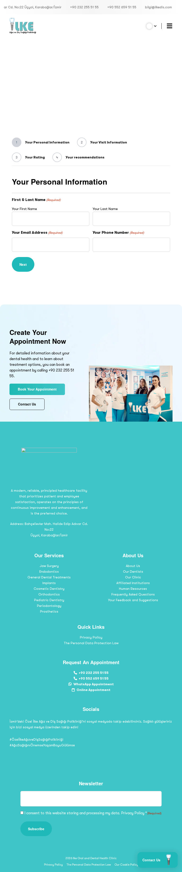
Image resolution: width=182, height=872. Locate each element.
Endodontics (49, 571)
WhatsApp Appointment (93, 684)
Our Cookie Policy (126, 864)
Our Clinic (133, 577)
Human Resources (133, 589)
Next (23, 264)
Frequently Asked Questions (133, 594)
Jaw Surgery (49, 566)
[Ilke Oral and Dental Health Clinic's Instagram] (80, 755)
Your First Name (24, 209)
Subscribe (36, 828)
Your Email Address (37, 232)
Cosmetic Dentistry (49, 589)
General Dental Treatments (49, 577)
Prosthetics (49, 611)
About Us (133, 566)
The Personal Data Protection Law (91, 643)
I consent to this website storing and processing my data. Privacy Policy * (93, 813)
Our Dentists (133, 571)
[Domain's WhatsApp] (101, 755)
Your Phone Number (118, 232)
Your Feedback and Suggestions (133, 600)
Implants (49, 583)
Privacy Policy (91, 637)
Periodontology (49, 606)
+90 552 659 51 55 (111, 7)
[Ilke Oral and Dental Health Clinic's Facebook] (91, 755)
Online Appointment (93, 690)
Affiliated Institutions (133, 583)
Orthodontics (49, 594)
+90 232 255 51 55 (74, 7)
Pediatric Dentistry (49, 600)
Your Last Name (105, 209)
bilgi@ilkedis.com (148, 7)
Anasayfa (25, 53)
